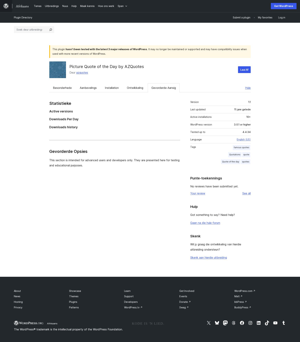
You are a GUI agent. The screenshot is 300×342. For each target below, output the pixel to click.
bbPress (240, 301)
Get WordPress (283, 6)
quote (246, 154)
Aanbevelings (88, 88)
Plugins (73, 301)
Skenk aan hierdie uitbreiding (208, 257)
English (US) (244, 139)
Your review (197, 193)
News (17, 296)
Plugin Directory (23, 17)
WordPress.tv (133, 307)
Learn (127, 290)
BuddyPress (242, 307)
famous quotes (241, 147)
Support (129, 296)
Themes (73, 296)
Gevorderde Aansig (163, 88)
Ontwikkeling (135, 88)
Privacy (18, 307)
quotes (245, 161)
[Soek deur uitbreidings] (50, 29)
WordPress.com (244, 290)
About (17, 290)
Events (183, 296)
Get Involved (186, 290)
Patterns (74, 307)
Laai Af (244, 69)
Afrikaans (52, 323)
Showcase (75, 290)
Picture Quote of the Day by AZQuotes (106, 66)
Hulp (248, 88)
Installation (112, 88)
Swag (184, 307)
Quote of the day (230, 161)
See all (246, 193)
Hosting (18, 301)
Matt (238, 296)
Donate (185, 301)
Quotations (234, 154)
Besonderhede (62, 88)
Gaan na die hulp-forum (205, 223)
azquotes (82, 72)
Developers (131, 301)
